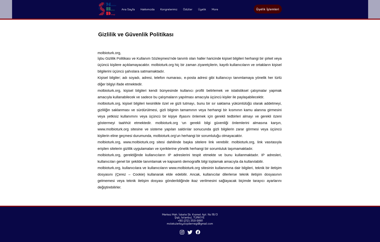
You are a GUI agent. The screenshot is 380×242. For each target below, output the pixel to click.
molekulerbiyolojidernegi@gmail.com (190, 223)
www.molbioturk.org (113, 129)
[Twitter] (190, 232)
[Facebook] (198, 232)
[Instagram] (182, 232)
